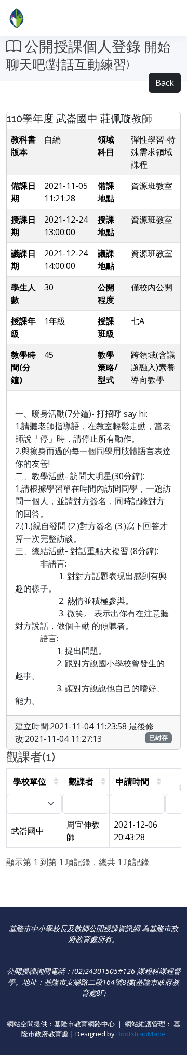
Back (164, 82)
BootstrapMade (141, 1033)
